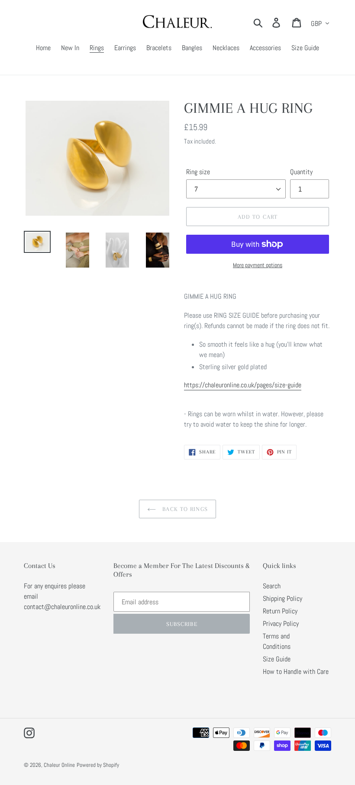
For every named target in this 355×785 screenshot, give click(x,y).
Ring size (198, 171)
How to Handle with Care (296, 671)
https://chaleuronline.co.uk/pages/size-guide (242, 384)
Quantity (301, 171)
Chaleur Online (59, 765)
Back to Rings (184, 509)
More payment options (257, 265)
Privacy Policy (281, 623)
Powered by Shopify (98, 765)
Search (272, 585)
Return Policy (280, 611)
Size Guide (276, 659)
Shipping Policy (282, 598)
